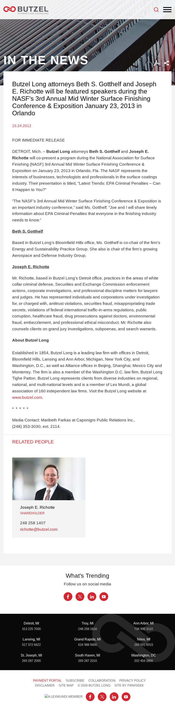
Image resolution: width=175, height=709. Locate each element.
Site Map (66, 685)
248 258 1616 (87, 629)
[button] (167, 63)
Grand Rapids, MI (87, 639)
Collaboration (101, 680)
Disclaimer (45, 685)
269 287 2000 (31, 660)
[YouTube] (103, 596)
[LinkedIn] (92, 596)
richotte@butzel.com (39, 529)
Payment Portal (47, 680)
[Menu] (167, 10)
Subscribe (75, 680)
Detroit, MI (31, 623)
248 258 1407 (33, 523)
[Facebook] (68, 596)
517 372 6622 (31, 644)
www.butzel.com (27, 397)
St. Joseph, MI (31, 655)
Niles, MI (143, 639)
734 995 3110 (143, 629)
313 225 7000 (31, 629)
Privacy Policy (132, 680)
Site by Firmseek (129, 685)
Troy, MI (87, 623)
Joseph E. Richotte (37, 507)
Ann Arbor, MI (143, 623)
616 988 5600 (87, 644)
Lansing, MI (31, 639)
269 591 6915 (143, 644)
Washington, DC (143, 655)
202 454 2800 (143, 660)
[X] (80, 596)
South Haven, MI (87, 655)
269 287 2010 (87, 660)
